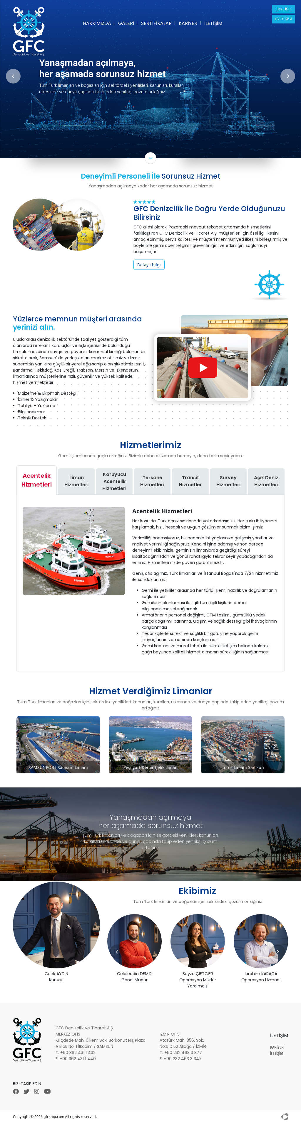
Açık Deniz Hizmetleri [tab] (266, 481)
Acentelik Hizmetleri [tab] (36, 480)
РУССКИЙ (283, 18)
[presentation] (13, 76)
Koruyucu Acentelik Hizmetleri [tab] (114, 481)
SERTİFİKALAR (156, 23)
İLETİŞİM (213, 23)
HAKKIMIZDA (97, 23)
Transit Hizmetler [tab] (190, 481)
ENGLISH (284, 8)
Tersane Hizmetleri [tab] (152, 481)
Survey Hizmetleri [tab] (228, 481)
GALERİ (126, 23)
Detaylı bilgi (149, 264)
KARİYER (188, 23)
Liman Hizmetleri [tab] (76, 481)
